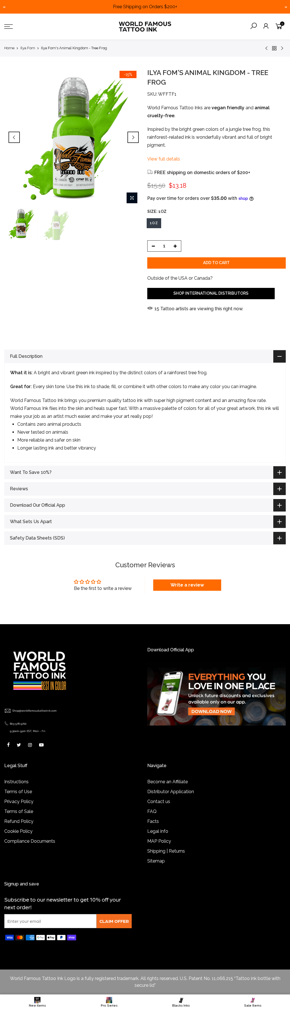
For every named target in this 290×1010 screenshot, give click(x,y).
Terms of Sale (18, 811)
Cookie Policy (18, 831)
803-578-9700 (18, 723)
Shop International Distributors (210, 293)
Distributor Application (170, 791)
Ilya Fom (27, 48)
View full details (163, 159)
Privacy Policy (18, 801)
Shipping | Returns (166, 851)
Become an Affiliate (167, 781)
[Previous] (14, 137)
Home (9, 48)
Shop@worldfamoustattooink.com (34, 710)
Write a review (187, 585)
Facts (153, 821)
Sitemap (156, 861)
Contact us (158, 801)
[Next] (133, 137)
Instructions (16, 781)
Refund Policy (18, 821)
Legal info (157, 831)
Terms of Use (18, 791)
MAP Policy (159, 841)
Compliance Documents (29, 841)
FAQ (152, 811)
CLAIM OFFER (114, 921)
